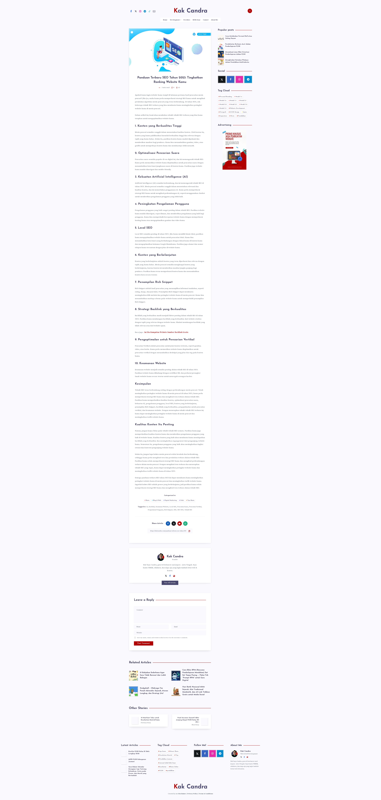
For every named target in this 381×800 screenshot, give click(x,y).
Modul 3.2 (244, 104)
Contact (205, 20)
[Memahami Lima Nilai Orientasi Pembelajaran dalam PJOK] (221, 54)
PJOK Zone (196, 20)
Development (175, 20)
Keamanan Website (162, 507)
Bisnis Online (174, 767)
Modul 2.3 (233, 104)
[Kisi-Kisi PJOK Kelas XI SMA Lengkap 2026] (124, 753)
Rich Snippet (168, 510)
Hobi (182, 500)
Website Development (237, 108)
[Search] (250, 11)
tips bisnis (162, 751)
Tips (177, 755)
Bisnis (147, 500)
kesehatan (162, 767)
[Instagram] (140, 11)
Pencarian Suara (182, 507)
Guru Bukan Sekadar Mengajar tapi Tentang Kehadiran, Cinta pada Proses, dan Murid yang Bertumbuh (137, 771)
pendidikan (170, 770)
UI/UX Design (234, 112)
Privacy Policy (192, 794)
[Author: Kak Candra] (161, 557)
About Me (214, 20)
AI (147, 507)
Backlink (152, 507)
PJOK (161, 770)
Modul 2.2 (223, 104)
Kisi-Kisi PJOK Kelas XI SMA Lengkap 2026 (138, 752)
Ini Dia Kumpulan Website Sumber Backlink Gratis (166, 332)
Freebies (186, 20)
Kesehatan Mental (165, 755)
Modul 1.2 (223, 100)
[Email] (154, 11)
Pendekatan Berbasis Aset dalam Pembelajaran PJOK (238, 45)
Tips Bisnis (190, 500)
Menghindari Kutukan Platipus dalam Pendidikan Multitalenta (237, 61)
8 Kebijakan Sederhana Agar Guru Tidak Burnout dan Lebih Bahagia (153, 675)
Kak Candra (175, 556)
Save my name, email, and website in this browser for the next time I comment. (162, 637)
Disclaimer (182, 794)
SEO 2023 (181, 510)
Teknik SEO (188, 510)
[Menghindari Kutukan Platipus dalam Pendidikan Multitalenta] (221, 62)
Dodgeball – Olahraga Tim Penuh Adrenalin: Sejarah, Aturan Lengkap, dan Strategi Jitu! (154, 690)
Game (245, 112)
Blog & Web (157, 500)
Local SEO (172, 507)
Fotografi (223, 112)
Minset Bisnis (174, 751)
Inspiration (223, 116)
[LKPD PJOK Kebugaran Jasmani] (124, 761)
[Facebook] (131, 11)
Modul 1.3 (233, 100)
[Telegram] (145, 11)
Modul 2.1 (243, 100)
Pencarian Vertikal (195, 507)
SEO (175, 510)
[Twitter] (136, 11)
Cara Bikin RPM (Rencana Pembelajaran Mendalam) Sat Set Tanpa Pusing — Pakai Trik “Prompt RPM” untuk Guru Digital (195, 675)
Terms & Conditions (206, 794)
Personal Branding (226, 96)
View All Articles (170, 583)
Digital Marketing (171, 500)
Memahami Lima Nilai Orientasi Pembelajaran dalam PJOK (237, 53)
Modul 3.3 (223, 108)
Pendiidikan (242, 116)
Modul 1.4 (239, 96)
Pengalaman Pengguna (155, 510)
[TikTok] (149, 11)
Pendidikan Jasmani (165, 759)
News (232, 116)
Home (165, 20)
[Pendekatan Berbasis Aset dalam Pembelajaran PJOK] (221, 46)
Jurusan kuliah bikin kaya (167, 763)
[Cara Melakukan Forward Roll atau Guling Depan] (221, 38)
